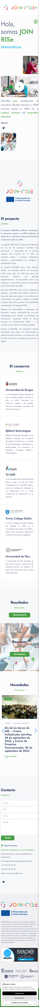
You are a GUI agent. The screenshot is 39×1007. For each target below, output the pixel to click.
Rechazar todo (19, 998)
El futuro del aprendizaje (12, 741)
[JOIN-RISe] (19, 7)
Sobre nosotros (11, 699)
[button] (19, 615)
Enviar (8, 838)
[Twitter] (3, 128)
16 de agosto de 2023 (21, 735)
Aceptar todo (19, 993)
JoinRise (7, 735)
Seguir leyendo (11, 748)
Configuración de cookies (19, 1002)
